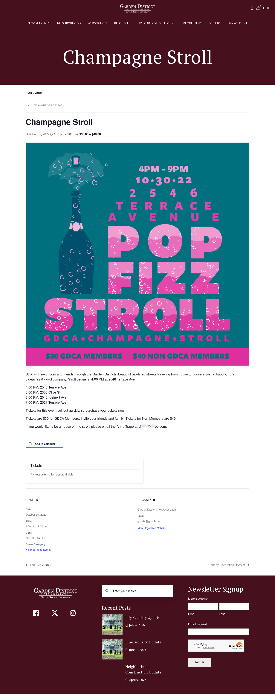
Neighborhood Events (38, 549)
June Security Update (143, 642)
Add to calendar (45, 444)
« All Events (34, 93)
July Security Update (142, 617)
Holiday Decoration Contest (227, 565)
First (191, 614)
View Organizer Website (152, 528)
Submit (199, 662)
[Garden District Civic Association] (137, 8)
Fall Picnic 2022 (40, 565)
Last (222, 614)
